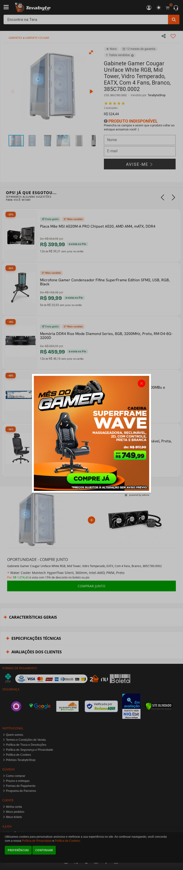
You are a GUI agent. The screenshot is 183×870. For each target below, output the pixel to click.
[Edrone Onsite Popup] (91, 435)
